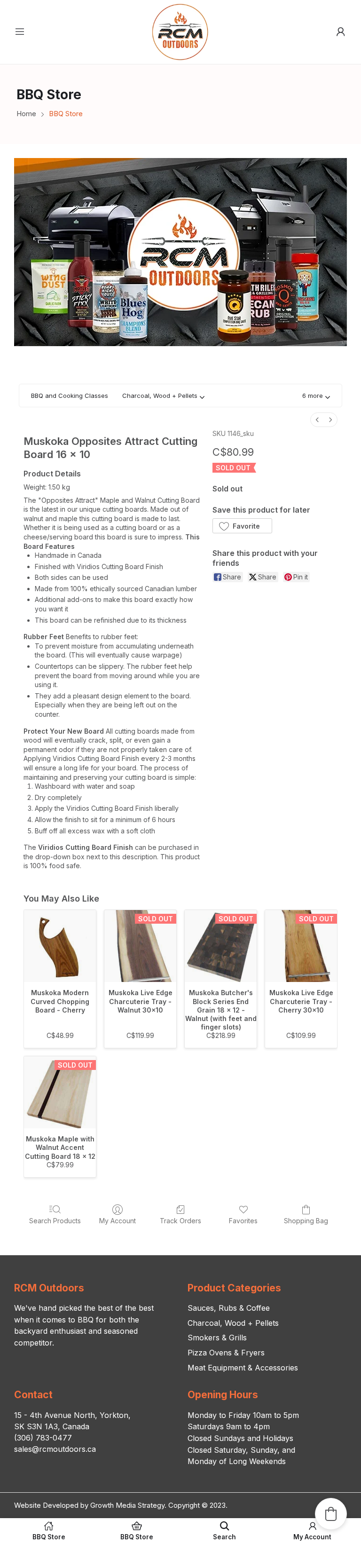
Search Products (55, 1221)
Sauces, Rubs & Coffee (229, 1308)
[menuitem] (317, 420)
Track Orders (180, 1221)
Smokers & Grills (217, 1337)
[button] (316, 396)
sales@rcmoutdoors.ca (55, 1449)
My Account (117, 1221)
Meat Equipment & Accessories (243, 1367)
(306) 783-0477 (43, 1437)
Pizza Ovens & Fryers (226, 1352)
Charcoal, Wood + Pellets (233, 1323)
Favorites (243, 1221)
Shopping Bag (306, 1221)
